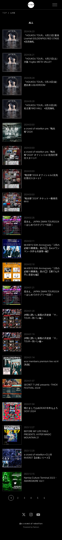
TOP (5, 13)
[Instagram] (31, 514)
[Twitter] (23, 514)
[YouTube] (38, 514)
